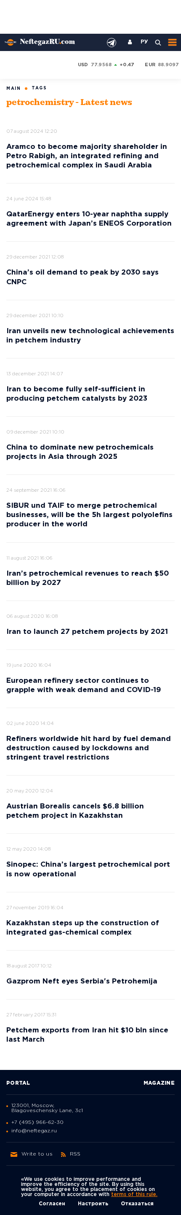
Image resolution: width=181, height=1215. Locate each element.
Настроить (93, 1204)
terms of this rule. (134, 1194)
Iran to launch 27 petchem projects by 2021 (87, 632)
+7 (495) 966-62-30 (37, 1122)
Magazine (159, 1083)
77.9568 (101, 65)
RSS (75, 1154)
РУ (144, 42)
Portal (18, 1083)
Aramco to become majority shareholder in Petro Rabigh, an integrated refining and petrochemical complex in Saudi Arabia (86, 156)
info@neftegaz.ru (34, 1131)
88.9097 (168, 65)
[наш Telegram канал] (111, 42)
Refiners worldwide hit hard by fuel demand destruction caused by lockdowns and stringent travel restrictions (88, 748)
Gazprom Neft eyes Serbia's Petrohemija (81, 981)
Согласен (52, 1204)
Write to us (37, 1154)
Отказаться (137, 1204)
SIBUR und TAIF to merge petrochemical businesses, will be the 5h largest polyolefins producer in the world (89, 515)
